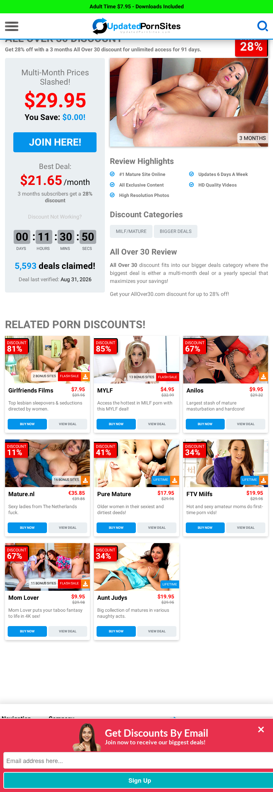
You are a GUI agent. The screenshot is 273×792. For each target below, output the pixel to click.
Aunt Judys (112, 598)
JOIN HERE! (55, 142)
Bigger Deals (175, 231)
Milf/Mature (131, 231)
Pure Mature (114, 494)
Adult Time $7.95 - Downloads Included (137, 6)
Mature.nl (21, 494)
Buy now (27, 424)
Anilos (194, 391)
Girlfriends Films (30, 391)
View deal (67, 424)
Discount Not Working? (55, 217)
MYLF (105, 391)
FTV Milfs (199, 494)
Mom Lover (23, 598)
